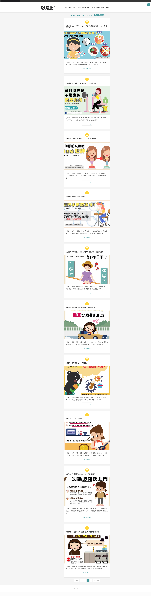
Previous (76, 580)
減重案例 (79, 7)
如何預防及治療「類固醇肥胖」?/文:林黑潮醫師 (81, 139)
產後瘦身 (103, 7)
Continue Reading (87, 68)
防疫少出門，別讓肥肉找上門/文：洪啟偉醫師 (80, 474)
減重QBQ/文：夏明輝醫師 (74, 418)
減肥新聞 (88, 7)
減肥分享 (74, 7)
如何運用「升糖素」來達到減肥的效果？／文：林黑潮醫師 (84, 252)
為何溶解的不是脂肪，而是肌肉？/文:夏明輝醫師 (81, 83)
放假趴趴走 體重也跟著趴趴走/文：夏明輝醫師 (80, 307)
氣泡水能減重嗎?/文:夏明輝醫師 (76, 196)
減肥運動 (98, 7)
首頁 (66, 7)
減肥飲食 (84, 7)
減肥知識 (69, 7)
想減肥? (48, 8)
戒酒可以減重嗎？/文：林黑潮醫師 (76, 363)
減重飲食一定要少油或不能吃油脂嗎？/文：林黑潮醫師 (83, 532)
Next (98, 580)
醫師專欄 (93, 7)
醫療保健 (107, 7)
